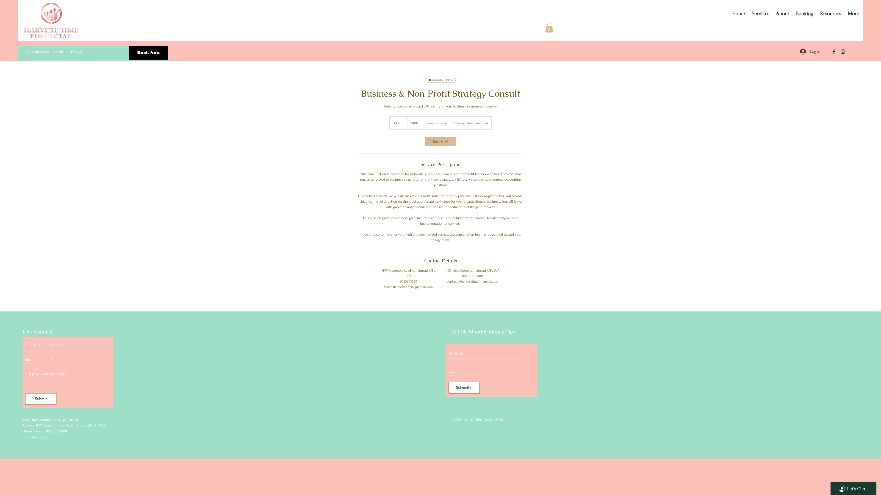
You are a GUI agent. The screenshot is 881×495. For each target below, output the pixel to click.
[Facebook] (834, 51)
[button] (549, 28)
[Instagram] (843, 51)
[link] (440, 141)
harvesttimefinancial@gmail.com (56, 420)
